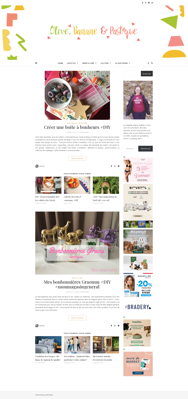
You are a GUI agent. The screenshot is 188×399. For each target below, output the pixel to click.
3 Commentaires (83, 132)
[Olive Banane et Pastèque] (94, 31)
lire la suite (77, 158)
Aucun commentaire (82, 292)
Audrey (41, 166)
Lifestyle (71, 63)
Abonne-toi (145, 148)
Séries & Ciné (88, 63)
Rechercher (147, 74)
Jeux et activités (79, 123)
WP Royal (49, 395)
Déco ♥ (75, 278)
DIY (68, 123)
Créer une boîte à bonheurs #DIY (77, 127)
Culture (105, 63)
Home (60, 63)
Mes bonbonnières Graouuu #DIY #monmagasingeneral (77, 284)
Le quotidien (121, 63)
